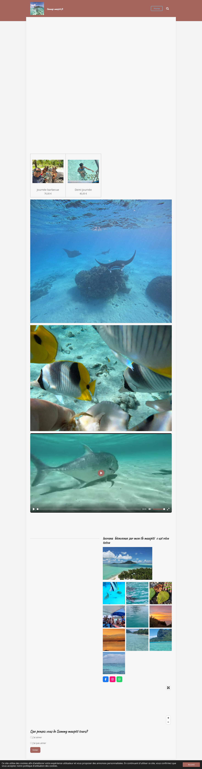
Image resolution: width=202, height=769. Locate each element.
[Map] (101, 704)
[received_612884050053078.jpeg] (137, 593)
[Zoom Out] (168, 722)
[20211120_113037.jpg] (137, 639)
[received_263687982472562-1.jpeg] (114, 616)
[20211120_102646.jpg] (114, 663)
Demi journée (83, 189)
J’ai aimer (37, 737)
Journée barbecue (48, 189)
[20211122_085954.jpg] (137, 616)
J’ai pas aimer (39, 743)
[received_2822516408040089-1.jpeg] (114, 593)
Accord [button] (191, 764)
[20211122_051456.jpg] (114, 639)
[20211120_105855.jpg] (160, 639)
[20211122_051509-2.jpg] (160, 616)
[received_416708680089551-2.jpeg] (160, 593)
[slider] (89, 509)
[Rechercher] (167, 8)
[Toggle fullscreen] (168, 688)
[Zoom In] (168, 718)
